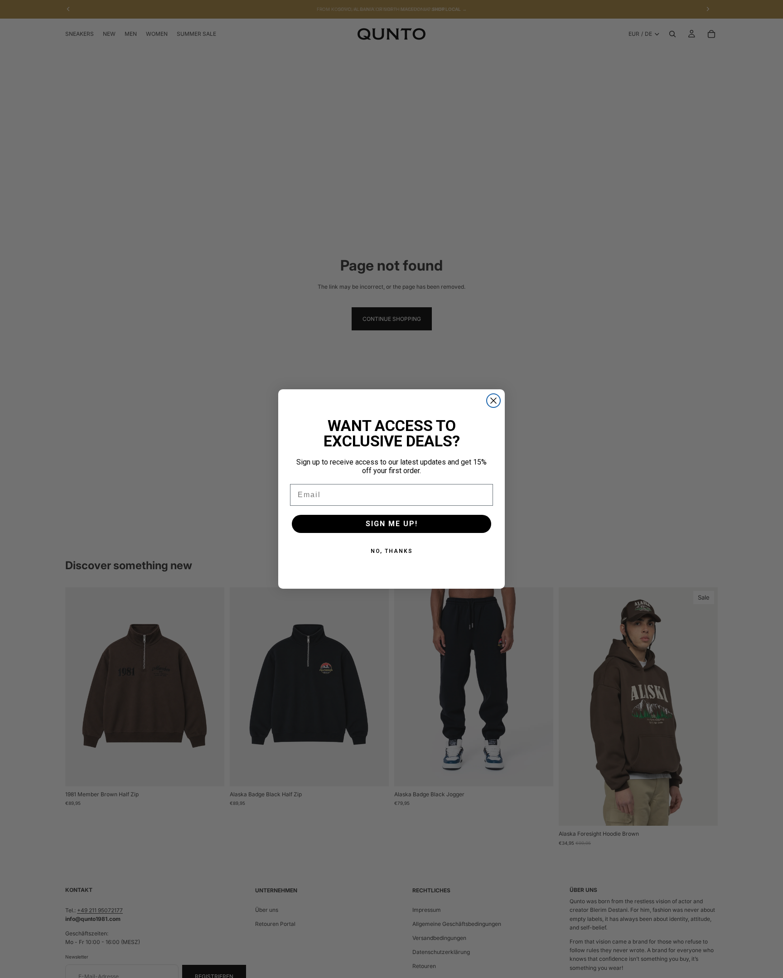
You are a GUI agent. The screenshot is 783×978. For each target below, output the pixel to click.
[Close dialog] (493, 400)
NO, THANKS (392, 551)
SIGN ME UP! (392, 523)
